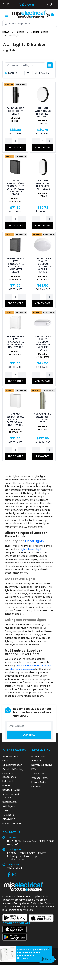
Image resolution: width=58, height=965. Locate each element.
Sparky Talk (37, 773)
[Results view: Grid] (50, 65)
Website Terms (39, 778)
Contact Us (37, 786)
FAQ (33, 769)
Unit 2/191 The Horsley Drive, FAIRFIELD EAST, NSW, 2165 (31, 842)
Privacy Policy (39, 782)
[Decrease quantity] (8, 141)
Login (50, 4)
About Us (36, 760)
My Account (38, 756)
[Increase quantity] (22, 141)
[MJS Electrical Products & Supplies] (29, 14)
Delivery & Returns (41, 765)
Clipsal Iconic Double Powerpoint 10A (28, 954)
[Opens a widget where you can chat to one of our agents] (46, 959)
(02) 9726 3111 (27, 4)
